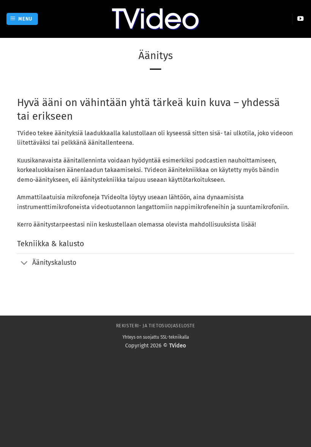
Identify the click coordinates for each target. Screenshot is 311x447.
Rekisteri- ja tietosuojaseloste (155, 325)
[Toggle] (24, 264)
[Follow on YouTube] (300, 19)
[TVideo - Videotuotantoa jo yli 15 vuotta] (155, 19)
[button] (22, 19)
